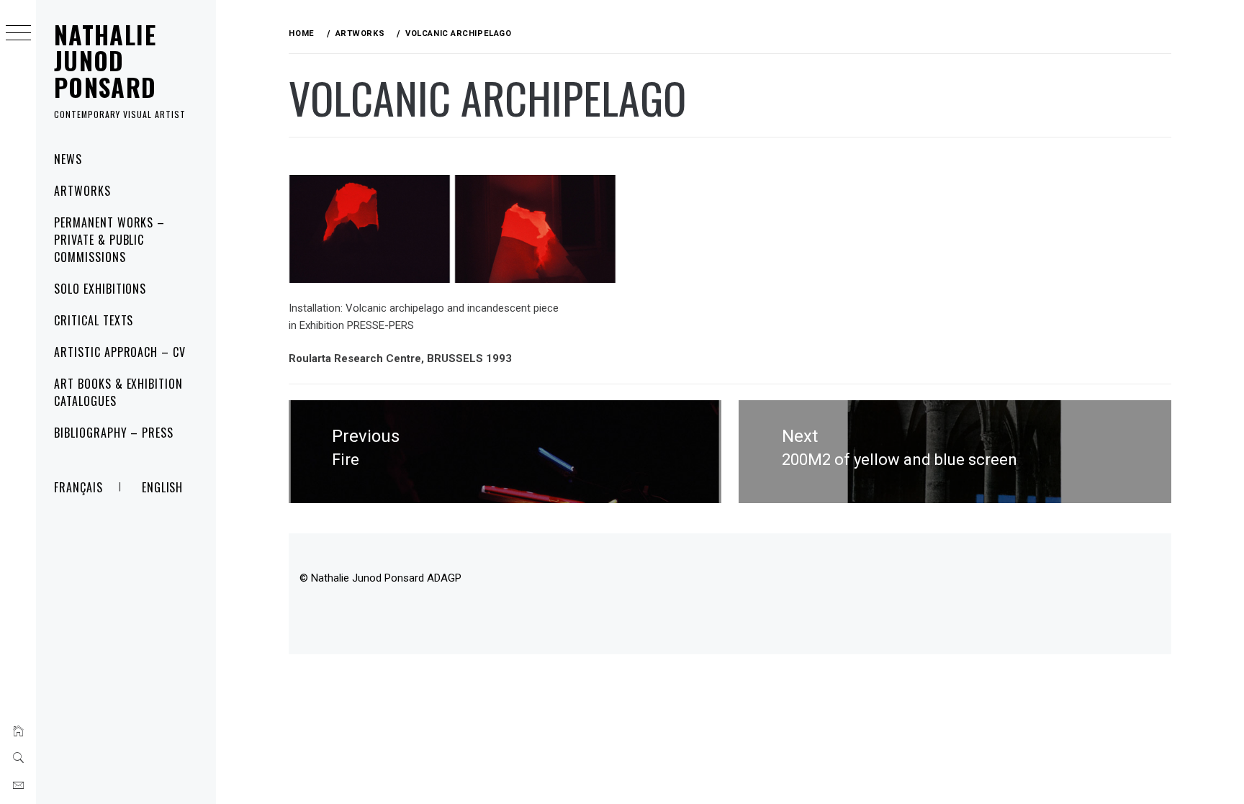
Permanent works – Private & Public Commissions (109, 240)
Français (78, 487)
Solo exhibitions (100, 288)
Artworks (82, 190)
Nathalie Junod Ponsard (105, 60)
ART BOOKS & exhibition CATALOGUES (118, 392)
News (68, 159)
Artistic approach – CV (120, 352)
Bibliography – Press (113, 432)
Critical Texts (93, 320)
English (163, 487)
